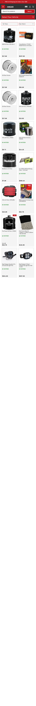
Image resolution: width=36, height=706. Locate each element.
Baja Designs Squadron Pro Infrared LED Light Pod (8, 264)
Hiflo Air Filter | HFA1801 (8, 200)
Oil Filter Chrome (6, 75)
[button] (26, 6)
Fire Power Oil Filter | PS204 (9, 231)
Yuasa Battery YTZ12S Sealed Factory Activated (25, 44)
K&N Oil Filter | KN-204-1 (8, 44)
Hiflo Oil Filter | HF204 (7, 137)
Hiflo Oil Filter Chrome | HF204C (25, 138)
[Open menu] (3, 7)
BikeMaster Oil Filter (7, 169)
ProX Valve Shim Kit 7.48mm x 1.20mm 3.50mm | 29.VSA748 (26, 232)
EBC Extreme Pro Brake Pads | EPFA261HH (26, 200)
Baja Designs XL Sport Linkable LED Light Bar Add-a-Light (26, 265)
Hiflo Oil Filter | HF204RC (25, 106)
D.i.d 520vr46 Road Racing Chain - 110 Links (25, 169)
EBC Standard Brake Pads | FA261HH (25, 76)
